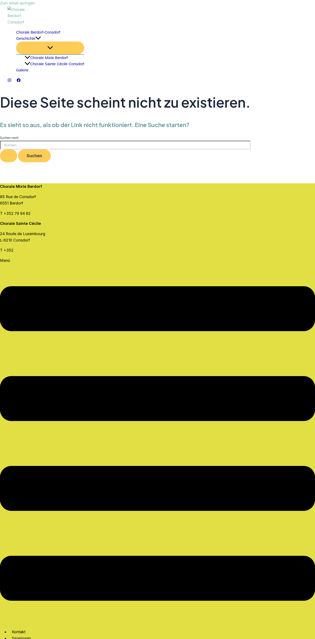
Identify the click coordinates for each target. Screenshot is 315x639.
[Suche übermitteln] (8, 155)
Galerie (22, 70)
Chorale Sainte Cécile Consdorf (57, 64)
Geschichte (25, 38)
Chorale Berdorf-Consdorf (38, 32)
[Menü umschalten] (50, 48)
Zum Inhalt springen (17, 3)
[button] (38, 39)
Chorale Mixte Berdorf (49, 58)
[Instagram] (9, 81)
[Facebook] (19, 81)
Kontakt (19, 632)
